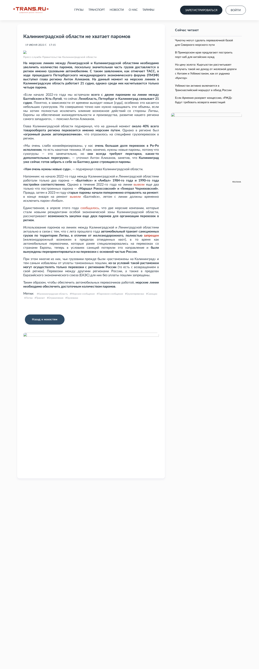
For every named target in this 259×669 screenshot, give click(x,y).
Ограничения (55, 298)
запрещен (151, 235)
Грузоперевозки (135, 294)
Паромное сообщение (110, 294)
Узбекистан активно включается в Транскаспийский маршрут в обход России (203, 88)
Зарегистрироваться (201, 10)
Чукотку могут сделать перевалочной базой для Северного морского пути (204, 42)
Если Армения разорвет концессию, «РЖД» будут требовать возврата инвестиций (203, 100)
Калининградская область (53, 294)
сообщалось (90, 208)
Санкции (152, 294)
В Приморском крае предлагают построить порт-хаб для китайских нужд (203, 54)
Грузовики (72, 298)
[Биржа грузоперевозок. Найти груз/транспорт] (31, 10)
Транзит (40, 298)
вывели (139, 184)
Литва (29, 298)
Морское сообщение (83, 294)
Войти (236, 10)
